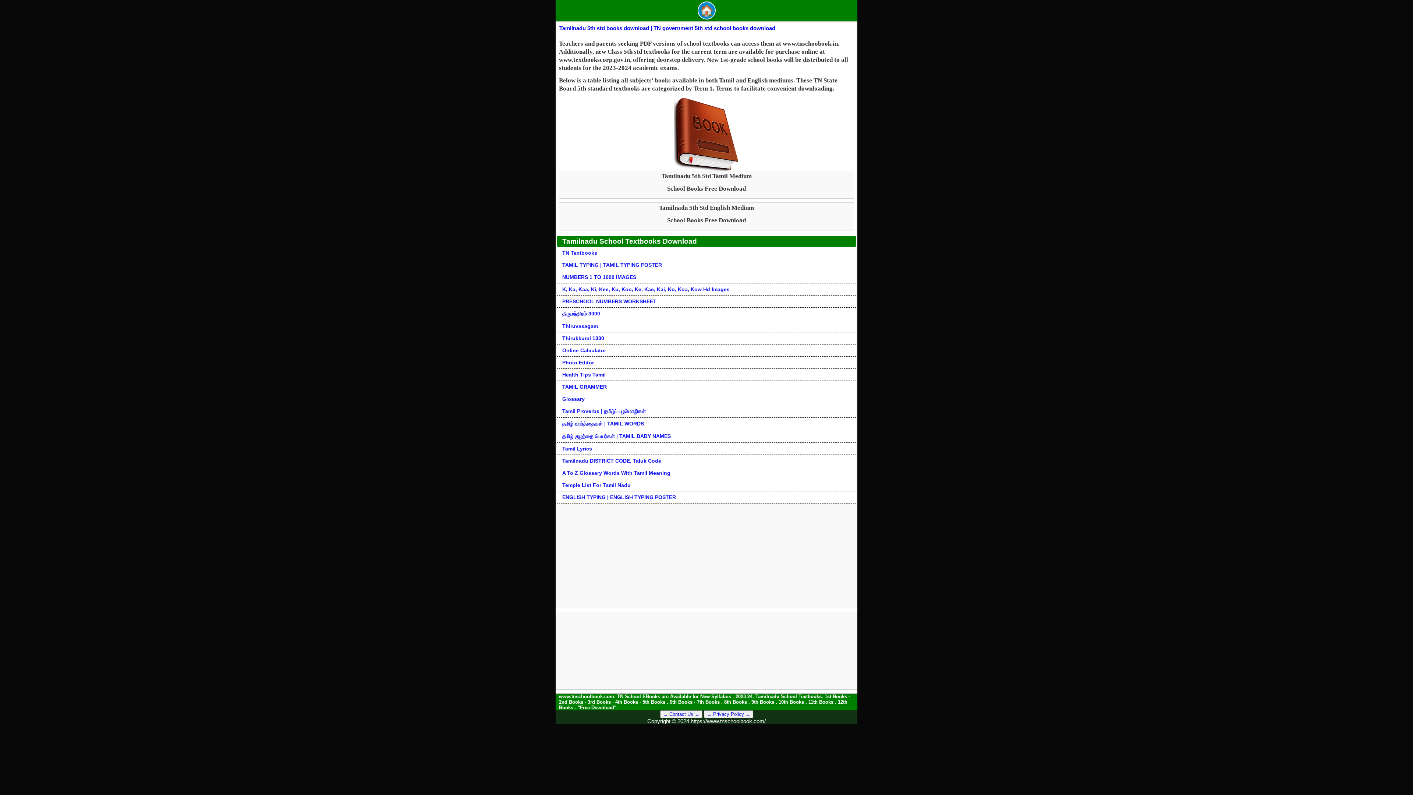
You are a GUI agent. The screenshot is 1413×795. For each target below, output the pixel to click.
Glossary (573, 399)
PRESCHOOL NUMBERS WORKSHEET (609, 301)
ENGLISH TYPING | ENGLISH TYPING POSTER (619, 497)
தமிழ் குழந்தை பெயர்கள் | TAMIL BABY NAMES (616, 436)
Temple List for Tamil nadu (596, 485)
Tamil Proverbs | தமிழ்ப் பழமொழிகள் (604, 411)
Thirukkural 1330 (583, 338)
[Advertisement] (706, 555)
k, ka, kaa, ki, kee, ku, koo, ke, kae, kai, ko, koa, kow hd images (646, 289)
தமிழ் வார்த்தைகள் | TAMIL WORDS (603, 424)
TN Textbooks (579, 253)
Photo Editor (578, 362)
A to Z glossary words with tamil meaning (616, 473)
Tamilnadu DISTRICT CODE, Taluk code (611, 461)
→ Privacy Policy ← (728, 714)
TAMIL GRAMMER (584, 387)
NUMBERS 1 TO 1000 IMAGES (599, 277)
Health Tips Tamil (584, 375)
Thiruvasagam (580, 326)
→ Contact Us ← (681, 714)
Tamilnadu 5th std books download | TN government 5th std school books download (667, 28)
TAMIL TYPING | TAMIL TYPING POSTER (612, 265)
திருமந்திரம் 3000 (581, 314)
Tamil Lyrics (577, 449)
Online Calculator (584, 350)
